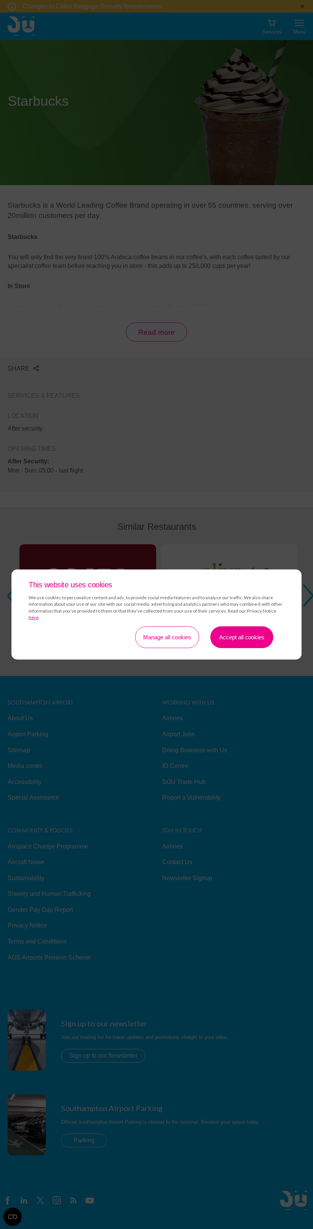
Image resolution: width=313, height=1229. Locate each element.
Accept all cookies (242, 637)
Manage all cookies (167, 637)
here (34, 617)
